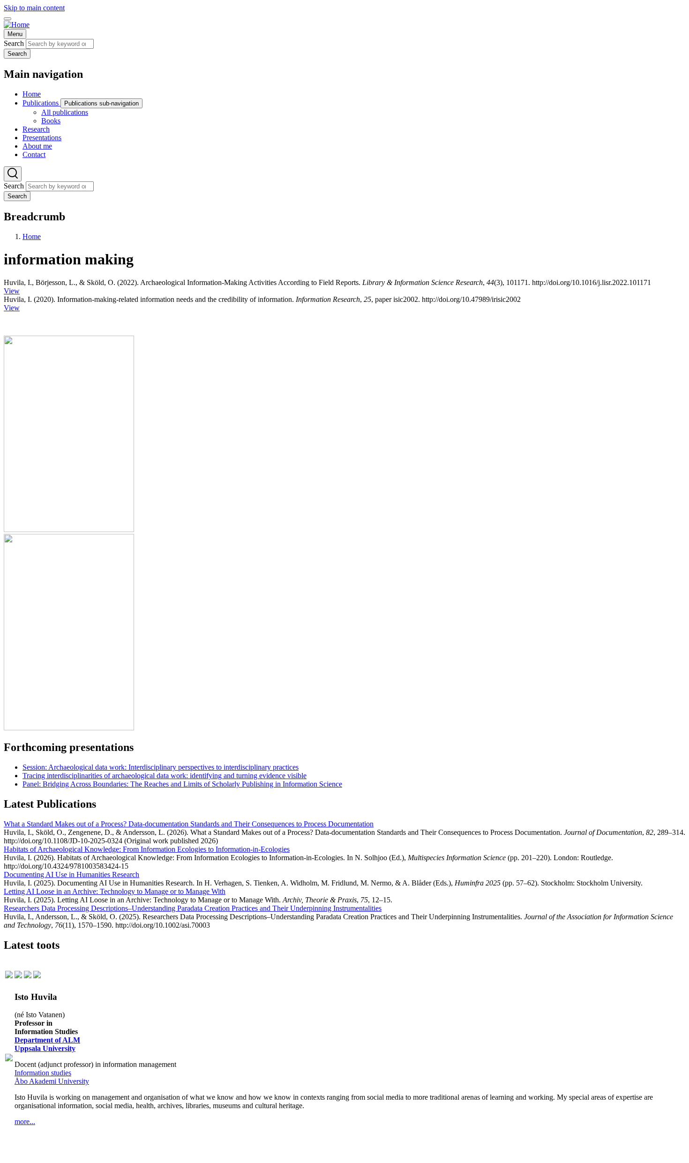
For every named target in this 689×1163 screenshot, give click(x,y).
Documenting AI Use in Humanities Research (71, 874)
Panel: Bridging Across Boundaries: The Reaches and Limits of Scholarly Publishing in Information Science (182, 784)
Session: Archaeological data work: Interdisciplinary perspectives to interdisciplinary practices (160, 767)
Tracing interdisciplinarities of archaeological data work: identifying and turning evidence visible (164, 776)
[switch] (7, 18)
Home (31, 236)
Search (14, 43)
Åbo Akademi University (52, 1081)
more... (25, 1121)
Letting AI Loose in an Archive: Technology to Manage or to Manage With (114, 891)
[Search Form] (13, 173)
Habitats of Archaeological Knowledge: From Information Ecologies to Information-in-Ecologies (147, 849)
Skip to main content (34, 8)
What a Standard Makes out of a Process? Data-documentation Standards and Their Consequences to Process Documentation (189, 824)
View (12, 291)
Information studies (43, 1073)
